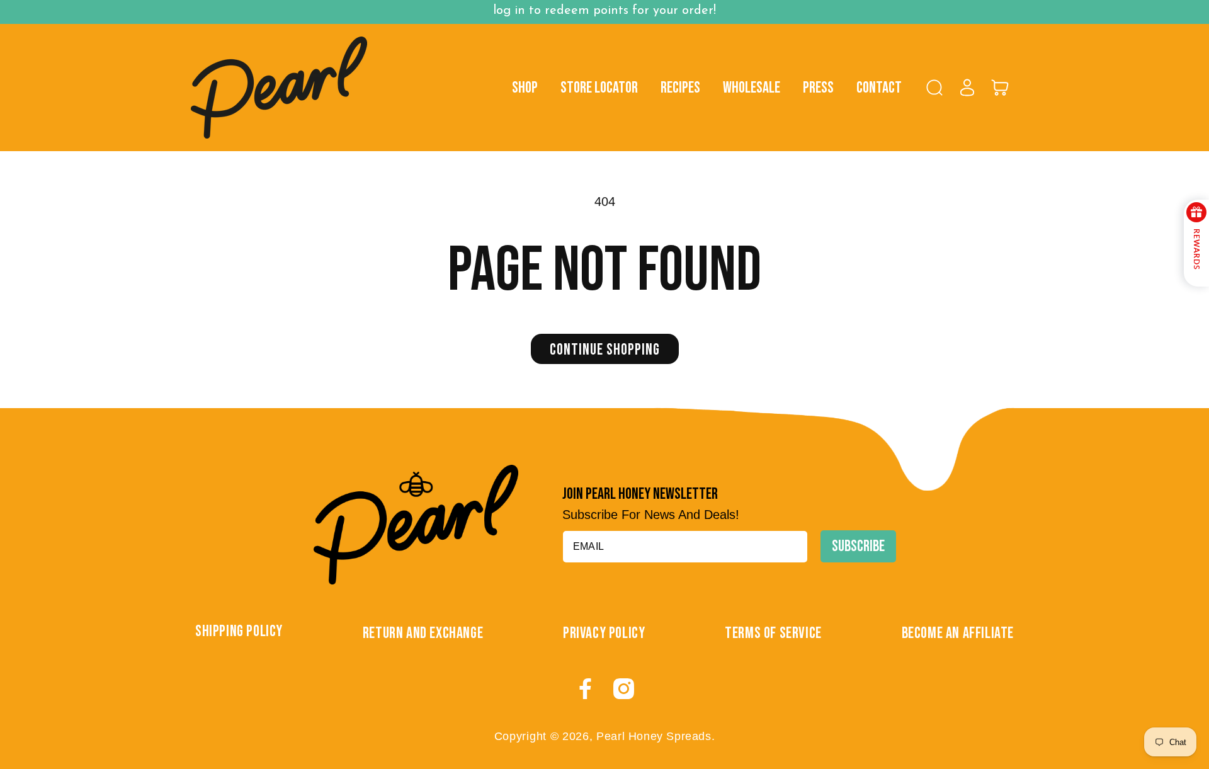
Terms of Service (773, 633)
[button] (934, 87)
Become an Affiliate (958, 633)
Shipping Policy (239, 631)
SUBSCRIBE (858, 546)
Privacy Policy (604, 633)
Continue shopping (605, 350)
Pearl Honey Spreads (653, 736)
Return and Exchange (423, 633)
